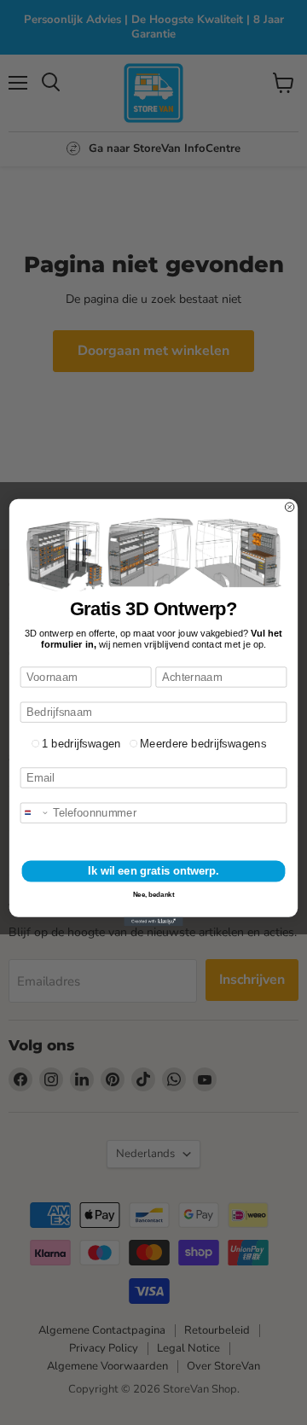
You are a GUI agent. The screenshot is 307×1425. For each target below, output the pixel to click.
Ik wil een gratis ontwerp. (153, 871)
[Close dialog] (289, 507)
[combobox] (34, 813)
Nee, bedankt (154, 895)
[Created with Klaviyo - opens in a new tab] (153, 921)
